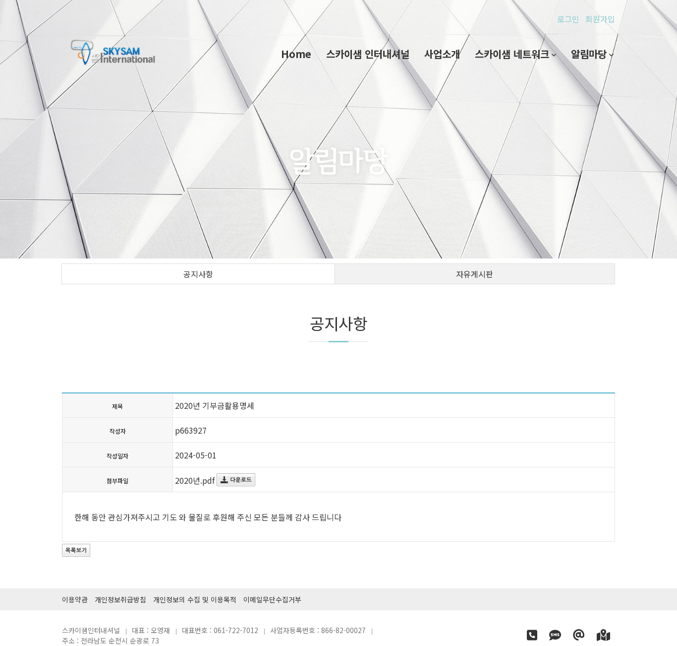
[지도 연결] (603, 637)
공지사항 (198, 274)
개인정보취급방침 (120, 599)
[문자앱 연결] (556, 637)
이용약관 (75, 599)
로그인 (568, 19)
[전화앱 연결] (533, 637)
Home (296, 53)
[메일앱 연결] (580, 637)
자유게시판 (474, 274)
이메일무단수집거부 (272, 599)
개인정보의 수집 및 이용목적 (194, 599)
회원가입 (600, 19)
